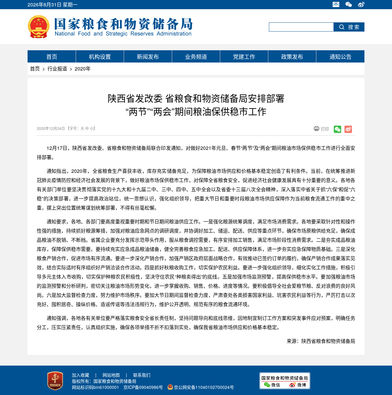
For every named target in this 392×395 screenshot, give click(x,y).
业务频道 (196, 56)
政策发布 (292, 56)
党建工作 (244, 56)
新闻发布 (148, 56)
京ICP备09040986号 (143, 387)
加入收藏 (80, 375)
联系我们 (141, 375)
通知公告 (341, 56)
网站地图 (111, 375)
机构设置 (100, 56)
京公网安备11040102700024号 (204, 387)
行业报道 (57, 68)
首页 (51, 56)
